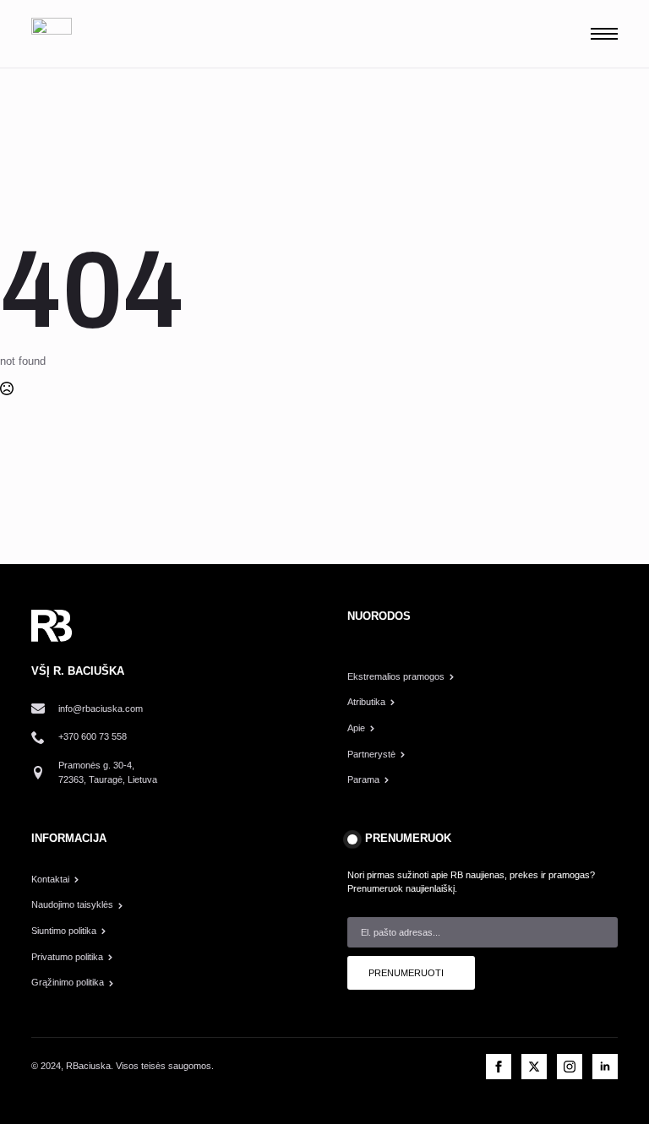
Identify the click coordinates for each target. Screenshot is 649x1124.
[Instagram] (569, 1066)
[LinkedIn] (605, 1066)
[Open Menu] (604, 33)
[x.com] (534, 1066)
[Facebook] (498, 1066)
